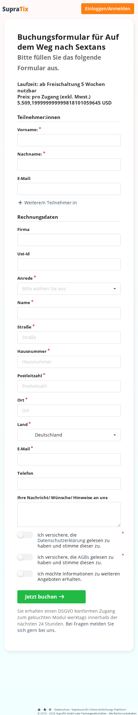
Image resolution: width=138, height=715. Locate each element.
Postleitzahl (29, 376)
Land (22, 424)
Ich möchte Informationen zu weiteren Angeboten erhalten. (79, 576)
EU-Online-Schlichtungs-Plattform (105, 709)
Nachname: (29, 154)
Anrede (25, 278)
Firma (23, 229)
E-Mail (23, 449)
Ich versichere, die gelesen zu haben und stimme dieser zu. (74, 540)
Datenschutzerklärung (61, 540)
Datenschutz (62, 709)
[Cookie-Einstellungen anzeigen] (45, 709)
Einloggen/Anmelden (107, 8)
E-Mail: (24, 178)
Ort (20, 400)
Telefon (25, 473)
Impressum (78, 709)
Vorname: (27, 129)
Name (23, 302)
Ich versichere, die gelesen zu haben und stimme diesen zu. (76, 559)
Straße (24, 327)
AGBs (83, 557)
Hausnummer (32, 351)
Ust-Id (23, 254)
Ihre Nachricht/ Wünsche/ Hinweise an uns (62, 497)
